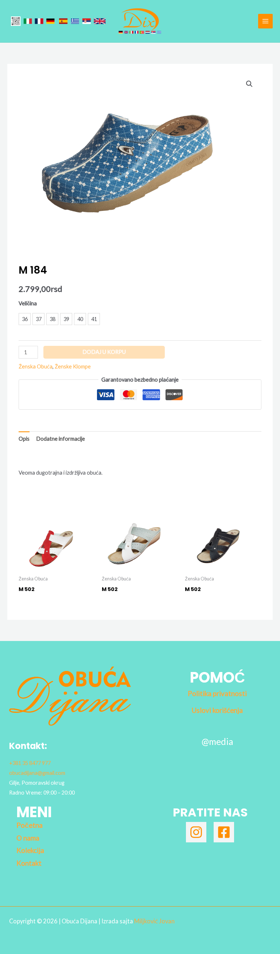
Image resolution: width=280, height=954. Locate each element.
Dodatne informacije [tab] (60, 439)
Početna (29, 825)
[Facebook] (224, 832)
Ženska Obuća (35, 366)
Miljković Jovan (154, 921)
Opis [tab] (24, 439)
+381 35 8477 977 (30, 763)
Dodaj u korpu (104, 352)
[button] (249, 83)
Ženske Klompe (73, 366)
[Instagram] (196, 832)
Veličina (28, 303)
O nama (27, 838)
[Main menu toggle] (265, 21)
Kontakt (29, 863)
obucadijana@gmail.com (37, 773)
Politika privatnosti (217, 694)
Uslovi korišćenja (217, 710)
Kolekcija (30, 850)
